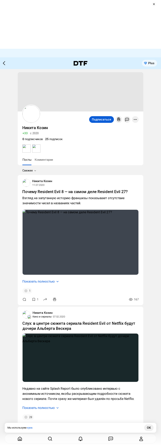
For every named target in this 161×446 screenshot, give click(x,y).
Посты (26, 159)
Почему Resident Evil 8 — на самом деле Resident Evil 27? (75, 191)
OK (149, 428)
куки (29, 427)
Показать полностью (38, 281)
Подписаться (101, 119)
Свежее (27, 170)
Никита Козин (42, 181)
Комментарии (44, 159)
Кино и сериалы (42, 316)
